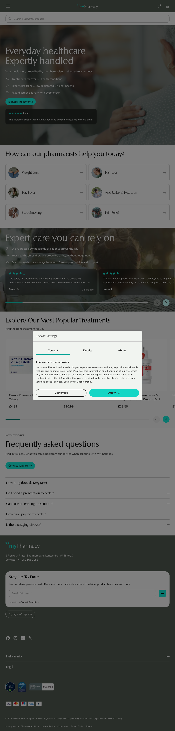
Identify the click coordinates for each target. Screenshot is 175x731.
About (122, 350)
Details (87, 350)
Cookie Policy (84, 381)
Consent (53, 350)
